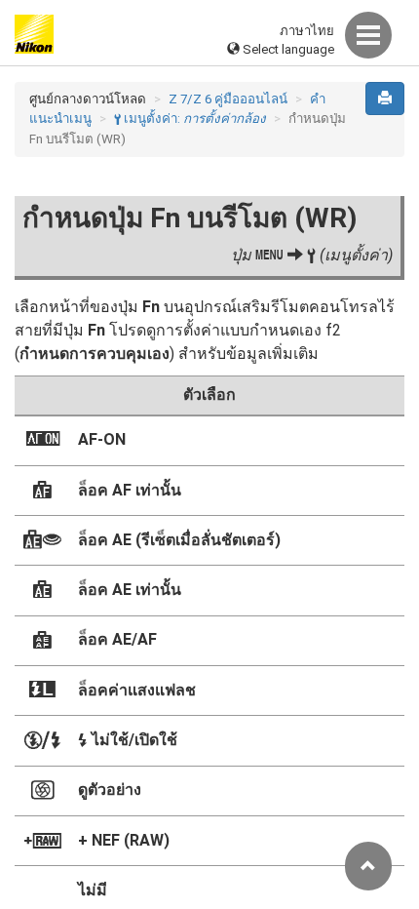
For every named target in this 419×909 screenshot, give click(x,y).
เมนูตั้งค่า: (190, 118)
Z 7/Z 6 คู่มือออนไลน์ (228, 99)
